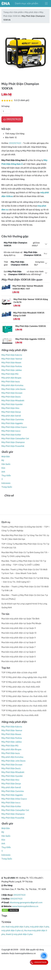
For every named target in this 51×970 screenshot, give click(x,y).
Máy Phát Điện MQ (9, 374)
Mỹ (2, 460)
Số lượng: (5, 106)
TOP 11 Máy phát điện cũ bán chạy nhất (19, 672)
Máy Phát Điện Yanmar (11, 359)
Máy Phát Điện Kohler (11, 434)
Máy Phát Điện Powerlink (12, 446)
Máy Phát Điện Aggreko (12, 423)
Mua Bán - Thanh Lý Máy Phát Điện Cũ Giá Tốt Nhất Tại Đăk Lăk (25, 588)
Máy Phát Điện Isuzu (10, 381)
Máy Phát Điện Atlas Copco (14, 427)
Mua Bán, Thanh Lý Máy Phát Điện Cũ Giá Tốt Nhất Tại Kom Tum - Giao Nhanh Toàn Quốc (24, 571)
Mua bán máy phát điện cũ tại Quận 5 (18, 656)
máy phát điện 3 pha (39, 926)
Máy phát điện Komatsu (12, 385)
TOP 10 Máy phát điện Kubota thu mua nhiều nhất (23, 710)
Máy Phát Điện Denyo (11, 412)
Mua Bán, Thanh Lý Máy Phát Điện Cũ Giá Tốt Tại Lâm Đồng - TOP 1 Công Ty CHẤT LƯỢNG (23, 563)
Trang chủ (7, 12)
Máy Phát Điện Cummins (12, 419)
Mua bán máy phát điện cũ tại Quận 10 (18, 633)
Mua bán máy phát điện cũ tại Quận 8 (18, 642)
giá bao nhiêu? (22, 244)
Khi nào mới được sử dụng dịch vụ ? (24, 253)
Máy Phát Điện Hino (10, 408)
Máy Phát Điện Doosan (11, 393)
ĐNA (5, 3)
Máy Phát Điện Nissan (11, 362)
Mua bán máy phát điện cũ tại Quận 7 (18, 647)
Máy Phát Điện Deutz (11, 397)
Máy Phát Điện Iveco (10, 431)
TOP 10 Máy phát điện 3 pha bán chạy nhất (21, 682)
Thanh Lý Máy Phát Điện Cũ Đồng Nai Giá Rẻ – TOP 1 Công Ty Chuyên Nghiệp (25, 529)
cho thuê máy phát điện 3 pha (15, 926)
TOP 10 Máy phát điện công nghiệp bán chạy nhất (24, 677)
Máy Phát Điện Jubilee (11, 370)
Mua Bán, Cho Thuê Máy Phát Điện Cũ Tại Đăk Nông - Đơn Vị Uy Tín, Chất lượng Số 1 (25, 580)
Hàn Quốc (5, 464)
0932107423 (13, 119)
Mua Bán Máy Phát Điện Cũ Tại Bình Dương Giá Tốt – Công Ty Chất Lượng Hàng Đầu (25, 554)
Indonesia (5, 483)
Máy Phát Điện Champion (13, 442)
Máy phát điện (31, 12)
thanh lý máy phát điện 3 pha (19, 934)
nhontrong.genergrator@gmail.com (26, 902)
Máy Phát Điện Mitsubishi (12, 400)
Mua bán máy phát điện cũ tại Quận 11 (18, 628)
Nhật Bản (5, 456)
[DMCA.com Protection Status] (10, 910)
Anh (3, 472)
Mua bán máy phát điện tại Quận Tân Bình (20, 618)
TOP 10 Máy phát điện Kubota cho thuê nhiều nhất (24, 706)
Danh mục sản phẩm (26, 3)
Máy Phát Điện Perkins (11, 366)
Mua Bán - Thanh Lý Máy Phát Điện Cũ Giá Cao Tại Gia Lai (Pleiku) (24, 597)
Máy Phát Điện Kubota (11, 355)
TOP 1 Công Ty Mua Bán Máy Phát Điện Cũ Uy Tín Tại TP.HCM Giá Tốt (25, 546)
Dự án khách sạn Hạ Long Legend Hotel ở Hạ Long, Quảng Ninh (24, 605)
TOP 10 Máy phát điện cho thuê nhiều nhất (20, 687)
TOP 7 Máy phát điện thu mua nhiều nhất (19, 715)
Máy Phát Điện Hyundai (12, 404)
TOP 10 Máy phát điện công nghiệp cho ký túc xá (23, 691)
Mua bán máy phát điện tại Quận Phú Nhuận (21, 623)
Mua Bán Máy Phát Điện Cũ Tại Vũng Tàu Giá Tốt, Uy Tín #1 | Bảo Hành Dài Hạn (25, 537)
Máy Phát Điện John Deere (13, 389)
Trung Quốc (6, 487)
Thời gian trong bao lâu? (24, 263)
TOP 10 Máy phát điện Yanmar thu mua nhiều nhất (24, 701)
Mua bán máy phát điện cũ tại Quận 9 (18, 637)
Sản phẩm (18, 12)
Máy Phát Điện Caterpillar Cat (15, 438)
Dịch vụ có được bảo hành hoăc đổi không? (24, 273)
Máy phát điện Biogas (11, 378)
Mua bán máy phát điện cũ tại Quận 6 (18, 652)
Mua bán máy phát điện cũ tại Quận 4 (18, 661)
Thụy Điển (6, 475)
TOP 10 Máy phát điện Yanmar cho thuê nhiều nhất (24, 696)
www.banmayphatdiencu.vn (25, 906)
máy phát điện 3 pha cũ (12, 930)
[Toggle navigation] (46, 3)
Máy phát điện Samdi (11, 416)
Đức (3, 468)
